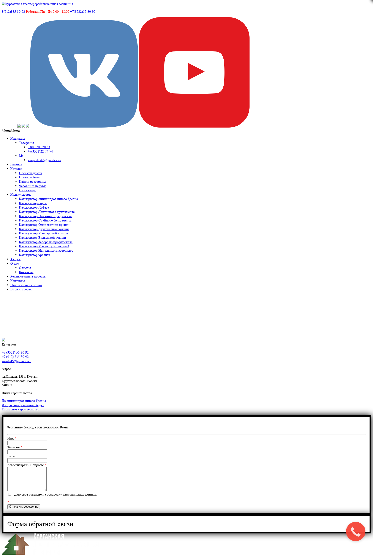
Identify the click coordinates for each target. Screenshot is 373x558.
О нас (14, 263)
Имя (11, 438)
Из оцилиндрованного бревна (24, 401)
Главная (16, 164)
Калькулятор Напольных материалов (46, 250)
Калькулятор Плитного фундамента (45, 216)
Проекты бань (29, 177)
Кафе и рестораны (32, 181)
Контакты (17, 138)
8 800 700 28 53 (39, 147)
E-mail (11, 456)
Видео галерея (21, 289)
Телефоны (26, 143)
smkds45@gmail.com (16, 361)
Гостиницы (27, 190)
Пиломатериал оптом (26, 285)
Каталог (16, 169)
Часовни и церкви (32, 186)
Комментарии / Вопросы (26, 465)
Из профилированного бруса (23, 405)
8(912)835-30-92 (13, 11)
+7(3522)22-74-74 (40, 151)
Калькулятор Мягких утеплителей (44, 246)
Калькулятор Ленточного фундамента (47, 212)
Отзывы (25, 268)
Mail (22, 156)
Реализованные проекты (28, 276)
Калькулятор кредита (34, 255)
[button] (11, 131)
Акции (15, 259)
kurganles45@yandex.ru (44, 160)
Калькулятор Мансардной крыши (43, 233)
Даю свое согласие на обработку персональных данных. (55, 494)
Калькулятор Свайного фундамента (45, 220)
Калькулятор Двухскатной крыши (44, 229)
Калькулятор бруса (33, 203)
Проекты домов (30, 173)
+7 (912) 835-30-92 (15, 357)
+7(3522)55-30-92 (82, 11)
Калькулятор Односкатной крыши (44, 225)
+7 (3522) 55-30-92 (15, 352)
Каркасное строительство (20, 409)
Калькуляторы (20, 194)
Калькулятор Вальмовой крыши (42, 237)
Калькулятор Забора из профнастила (46, 242)
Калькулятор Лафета (34, 207)
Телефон (14, 447)
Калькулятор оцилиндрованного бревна (48, 199)
